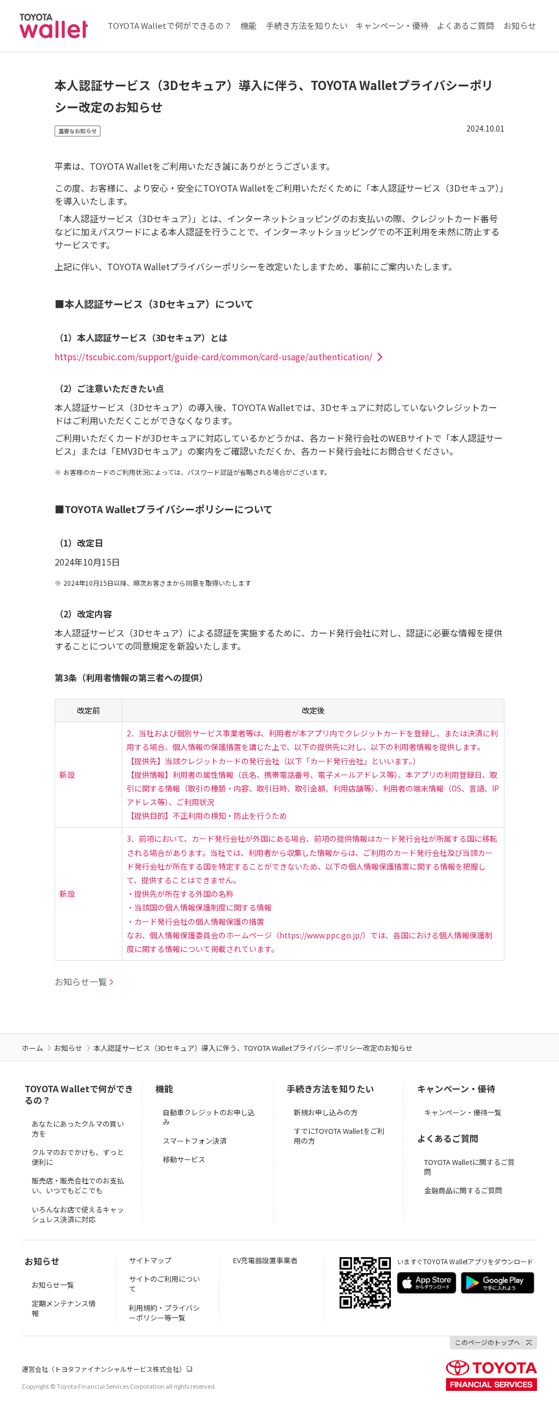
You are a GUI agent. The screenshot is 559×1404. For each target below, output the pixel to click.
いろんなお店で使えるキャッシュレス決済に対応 (78, 1214)
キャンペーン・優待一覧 (463, 1112)
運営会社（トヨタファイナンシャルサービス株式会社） (104, 1368)
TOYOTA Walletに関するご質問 (469, 1167)
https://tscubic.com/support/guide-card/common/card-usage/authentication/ (213, 356)
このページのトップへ (487, 1342)
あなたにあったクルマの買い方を (78, 1129)
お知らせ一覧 (53, 1285)
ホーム (32, 1048)
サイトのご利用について (164, 1284)
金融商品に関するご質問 (463, 1190)
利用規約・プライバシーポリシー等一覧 (164, 1312)
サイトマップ (150, 1260)
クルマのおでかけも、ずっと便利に (78, 1157)
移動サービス (184, 1159)
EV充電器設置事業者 (265, 1260)
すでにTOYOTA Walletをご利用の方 (339, 1136)
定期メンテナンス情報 (64, 1308)
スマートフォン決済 (195, 1140)
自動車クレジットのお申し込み (209, 1117)
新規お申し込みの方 (326, 1112)
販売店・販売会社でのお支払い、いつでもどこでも (78, 1185)
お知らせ (68, 1048)
